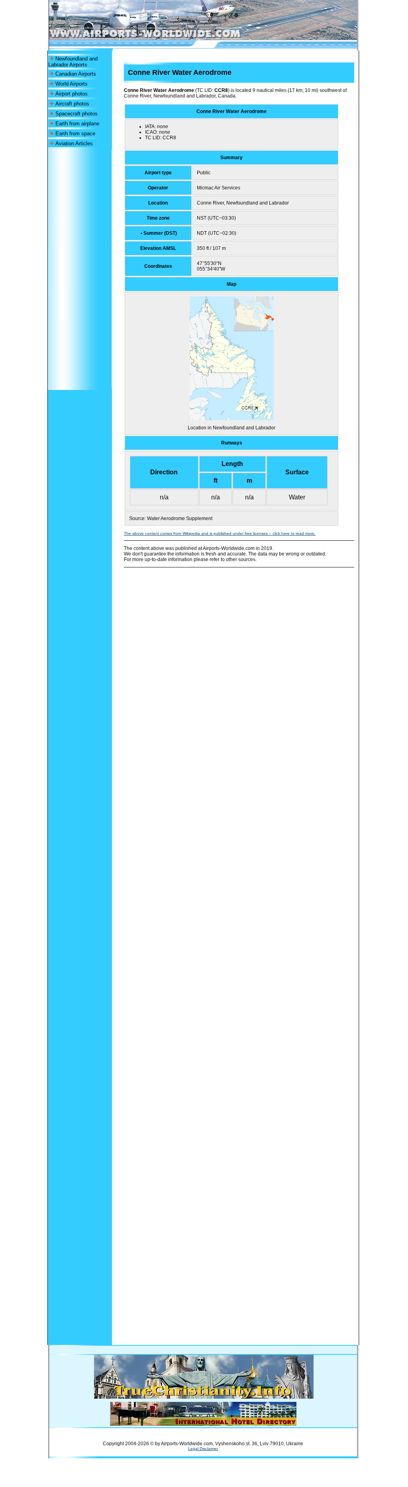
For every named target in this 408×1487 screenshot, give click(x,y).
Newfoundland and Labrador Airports (73, 62)
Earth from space (75, 133)
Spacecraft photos (76, 114)
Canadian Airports (75, 74)
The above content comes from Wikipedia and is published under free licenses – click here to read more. (220, 533)
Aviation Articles (74, 143)
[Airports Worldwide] (163, 37)
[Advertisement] (80, 268)
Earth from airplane (77, 124)
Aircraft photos (72, 104)
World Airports (71, 84)
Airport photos (71, 94)
